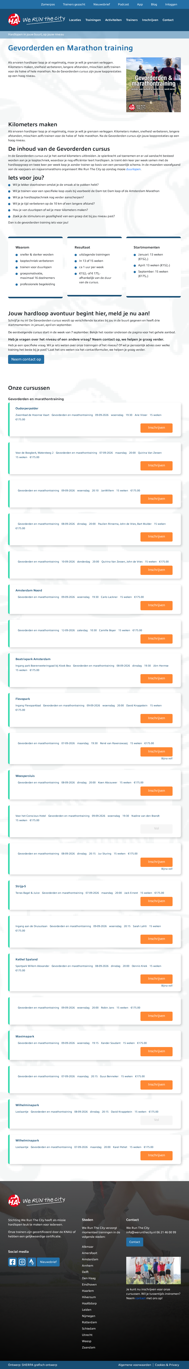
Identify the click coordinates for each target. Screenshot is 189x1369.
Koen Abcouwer (107, 782)
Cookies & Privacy (167, 1365)
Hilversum (89, 1297)
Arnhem (87, 1265)
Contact (168, 20)
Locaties (75, 20)
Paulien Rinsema (108, 523)
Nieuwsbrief (101, 4)
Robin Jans (107, 1007)
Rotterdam (89, 1322)
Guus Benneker (109, 1076)
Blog (154, 4)
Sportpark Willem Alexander (32, 966)
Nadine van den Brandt (145, 815)
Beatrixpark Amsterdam (33, 659)
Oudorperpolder (27, 408)
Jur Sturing (104, 853)
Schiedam (89, 1328)
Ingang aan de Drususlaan (31, 926)
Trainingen (93, 20)
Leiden (86, 1309)
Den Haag (89, 1278)
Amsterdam (90, 1259)
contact (140, 1298)
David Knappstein (136, 705)
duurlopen (133, 169)
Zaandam (88, 1347)
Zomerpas (48, 4)
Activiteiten (113, 20)
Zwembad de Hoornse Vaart (32, 415)
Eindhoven (89, 1284)
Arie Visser (141, 415)
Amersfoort (89, 1253)
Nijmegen (88, 1316)
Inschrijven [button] (156, 427)
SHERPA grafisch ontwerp (39, 1365)
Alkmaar (87, 1246)
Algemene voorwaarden (134, 1365)
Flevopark (23, 699)
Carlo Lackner (109, 597)
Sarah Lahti (140, 926)
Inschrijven (150, 20)
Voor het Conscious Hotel (31, 815)
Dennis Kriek (139, 966)
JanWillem (107, 490)
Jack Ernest (131, 892)
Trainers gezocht (74, 4)
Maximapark (25, 1036)
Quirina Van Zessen (150, 452)
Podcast (123, 4)
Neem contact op (26, 359)
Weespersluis (25, 776)
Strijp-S (21, 886)
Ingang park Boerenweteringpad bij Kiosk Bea (43, 665)
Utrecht (87, 1335)
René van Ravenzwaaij (114, 743)
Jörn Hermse (161, 665)
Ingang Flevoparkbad (28, 705)
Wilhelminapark (27, 1105)
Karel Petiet (120, 1147)
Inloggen (171, 4)
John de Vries (128, 523)
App (140, 4)
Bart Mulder (144, 523)
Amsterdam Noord (29, 590)
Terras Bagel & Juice (28, 892)
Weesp (86, 1341)
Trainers (132, 20)
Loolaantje (22, 1111)
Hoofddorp (89, 1303)
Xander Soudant (111, 1043)
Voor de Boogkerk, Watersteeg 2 (35, 452)
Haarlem (88, 1291)
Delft (85, 1272)
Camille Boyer (107, 630)
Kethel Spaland (27, 959)
